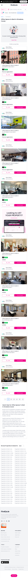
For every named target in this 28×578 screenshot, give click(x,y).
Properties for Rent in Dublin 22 (7, 479)
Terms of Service (7, 569)
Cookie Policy (21, 569)
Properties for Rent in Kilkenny (21, 485)
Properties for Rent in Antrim (7, 449)
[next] (23, 399)
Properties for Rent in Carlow (7, 451)
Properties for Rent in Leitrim (21, 487)
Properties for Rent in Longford (21, 489)
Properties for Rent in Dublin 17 (21, 475)
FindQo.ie (14, 5)
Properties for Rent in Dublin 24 (21, 479)
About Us (17, 546)
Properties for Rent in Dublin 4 (21, 461)
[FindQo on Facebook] (2, 521)
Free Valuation (23, 1)
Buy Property (3, 532)
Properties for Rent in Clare (7, 453)
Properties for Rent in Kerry (21, 483)
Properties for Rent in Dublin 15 (21, 473)
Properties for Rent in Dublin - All (21, 457)
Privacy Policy (14, 569)
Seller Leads (17, 532)
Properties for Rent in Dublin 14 (7, 473)
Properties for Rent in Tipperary (21, 497)
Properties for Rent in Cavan (21, 451)
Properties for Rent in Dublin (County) (7, 481)
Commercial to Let (5, 541)
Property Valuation (5, 546)
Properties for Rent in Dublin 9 (21, 467)
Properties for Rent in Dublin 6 (21, 463)
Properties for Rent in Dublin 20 (21, 477)
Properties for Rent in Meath (7, 493)
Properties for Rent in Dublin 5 (7, 463)
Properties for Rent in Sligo (7, 497)
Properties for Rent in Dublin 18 (7, 477)
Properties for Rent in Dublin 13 (21, 471)
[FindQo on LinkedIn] (6, 521)
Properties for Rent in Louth (7, 491)
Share (6, 12)
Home (2, 16)
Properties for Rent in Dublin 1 (7, 459)
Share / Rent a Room (5, 537)
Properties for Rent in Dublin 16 (7, 475)
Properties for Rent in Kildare (7, 485)
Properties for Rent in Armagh (21, 449)
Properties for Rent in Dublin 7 (21, 465)
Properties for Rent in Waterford (21, 499)
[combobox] (17, 9)
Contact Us (17, 553)
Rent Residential (12, 12)
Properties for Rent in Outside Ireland (21, 503)
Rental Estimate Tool (5, 551)
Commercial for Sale (5, 539)
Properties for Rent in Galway (7, 483)
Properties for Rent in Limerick (7, 489)
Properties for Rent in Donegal (21, 455)
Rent (3, 9)
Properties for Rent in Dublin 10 (7, 469)
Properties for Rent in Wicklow (7, 503)
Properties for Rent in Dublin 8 (7, 467)
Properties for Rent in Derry (7, 455)
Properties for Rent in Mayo (21, 491)
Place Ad (14, 575)
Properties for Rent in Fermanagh (21, 481)
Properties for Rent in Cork (21, 453)
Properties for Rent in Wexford (21, 501)
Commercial (20, 12)
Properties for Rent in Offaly (7, 495)
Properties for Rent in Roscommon (21, 495)
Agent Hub (17, 534)
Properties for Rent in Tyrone (7, 499)
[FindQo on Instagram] (4, 521)
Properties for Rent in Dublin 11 (21, 469)
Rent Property (4, 534)
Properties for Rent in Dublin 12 (7, 471)
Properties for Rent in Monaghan (21, 493)
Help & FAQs (17, 551)
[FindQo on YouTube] (9, 521)
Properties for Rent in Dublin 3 (7, 461)
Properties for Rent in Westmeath (7, 501)
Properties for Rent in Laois (7, 487)
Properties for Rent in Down (7, 457)
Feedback (17, 555)
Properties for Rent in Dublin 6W (7, 465)
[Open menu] (2, 5)
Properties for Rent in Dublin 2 (21, 459)
